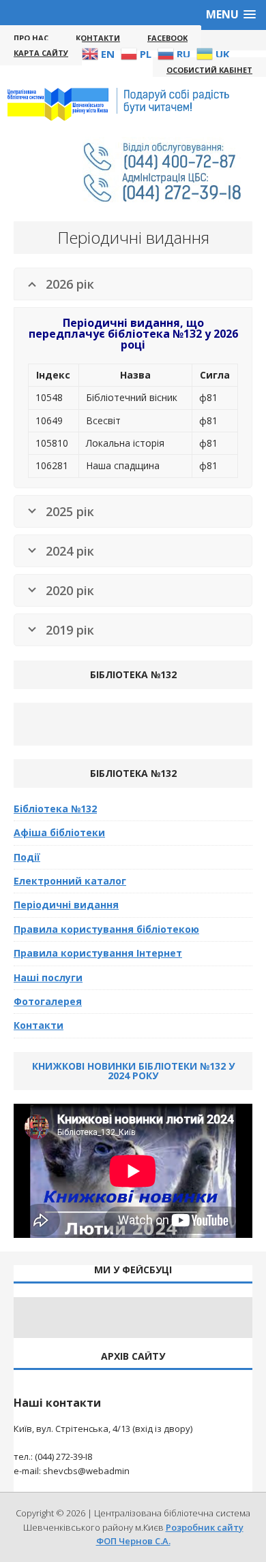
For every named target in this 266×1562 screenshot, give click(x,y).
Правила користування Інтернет (98, 952)
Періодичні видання (66, 904)
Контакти (38, 1025)
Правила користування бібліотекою (106, 929)
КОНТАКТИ (98, 38)
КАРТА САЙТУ (41, 53)
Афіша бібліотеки (59, 832)
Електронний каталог (70, 880)
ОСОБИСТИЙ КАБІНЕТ (209, 70)
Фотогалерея (48, 1001)
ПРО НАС (31, 38)
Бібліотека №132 (55, 808)
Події (27, 856)
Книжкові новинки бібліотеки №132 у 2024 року (133, 1070)
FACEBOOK (167, 38)
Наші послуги (48, 977)
